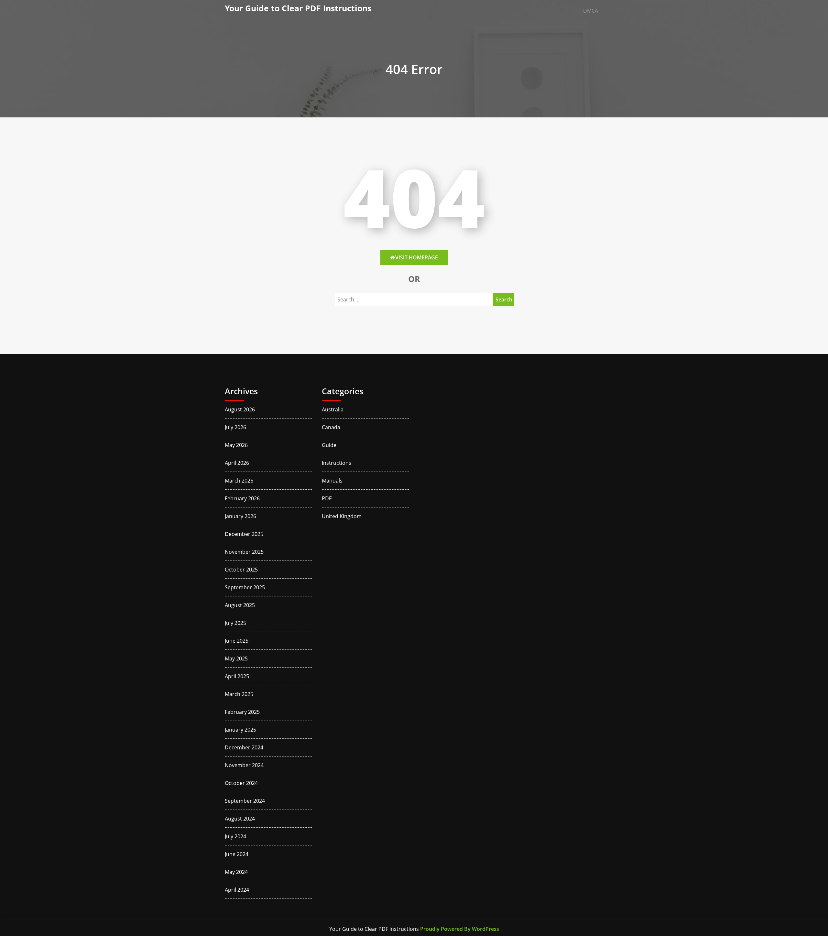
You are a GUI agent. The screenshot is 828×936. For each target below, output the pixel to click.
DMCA (590, 10)
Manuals (332, 480)
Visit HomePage (416, 257)
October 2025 (241, 569)
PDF (327, 498)
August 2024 (240, 818)
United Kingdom (342, 516)
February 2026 (242, 498)
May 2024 (236, 872)
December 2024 (244, 747)
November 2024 (244, 765)
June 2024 (236, 854)
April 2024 (237, 889)
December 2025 (244, 534)
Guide (329, 445)
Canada (331, 427)
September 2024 (245, 800)
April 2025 (237, 676)
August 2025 (240, 605)
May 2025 (236, 658)
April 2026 (237, 462)
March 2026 (239, 480)
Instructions (336, 462)
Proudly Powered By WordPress (459, 928)
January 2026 (240, 516)
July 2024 (235, 836)
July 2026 (235, 427)
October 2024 (241, 783)
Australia (332, 409)
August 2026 (240, 409)
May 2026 (236, 445)
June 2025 (236, 640)
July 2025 (235, 622)
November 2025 (244, 551)
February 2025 (242, 711)
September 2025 (245, 587)
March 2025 (239, 694)
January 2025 (240, 729)
